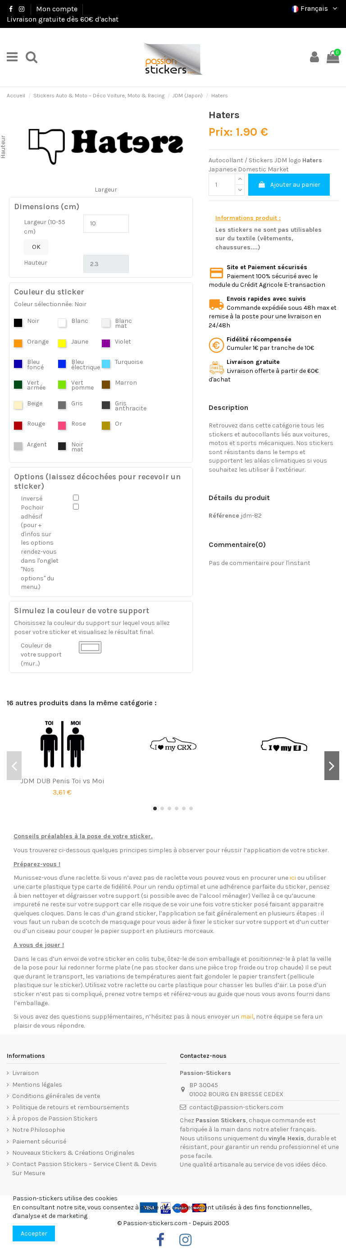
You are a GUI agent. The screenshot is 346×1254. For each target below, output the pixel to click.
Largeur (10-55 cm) (44, 226)
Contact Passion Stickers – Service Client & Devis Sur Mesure (84, 1168)
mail (247, 1016)
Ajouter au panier (295, 184)
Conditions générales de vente (56, 1096)
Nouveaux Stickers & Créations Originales (73, 1153)
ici (293, 878)
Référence (224, 515)
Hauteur (35, 262)
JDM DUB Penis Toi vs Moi (62, 780)
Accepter (34, 1233)
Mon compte (56, 9)
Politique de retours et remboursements (70, 1107)
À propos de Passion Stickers (55, 1118)
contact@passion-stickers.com (236, 1107)
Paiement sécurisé (39, 1141)
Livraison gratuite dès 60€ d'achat (62, 19)
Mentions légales (37, 1085)
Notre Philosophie (38, 1130)
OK (36, 247)
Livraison (25, 1073)
